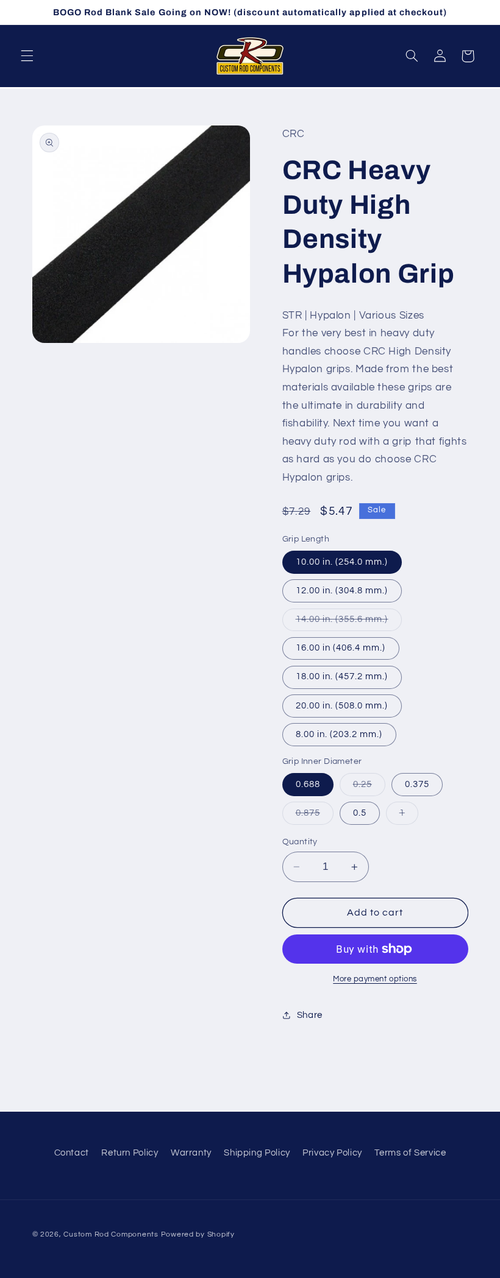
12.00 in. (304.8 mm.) (342, 590)
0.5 (359, 812)
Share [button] (310, 1015)
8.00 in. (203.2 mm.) (339, 734)
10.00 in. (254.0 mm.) (342, 562)
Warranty (191, 1152)
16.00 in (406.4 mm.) (341, 647)
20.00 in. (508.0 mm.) (342, 705)
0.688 (308, 784)
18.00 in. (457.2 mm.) (342, 676)
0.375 (417, 784)
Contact (71, 1152)
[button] (27, 56)
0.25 (369, 787)
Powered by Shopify (198, 1234)
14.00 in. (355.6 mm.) (349, 622)
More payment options (375, 979)
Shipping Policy (257, 1152)
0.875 (315, 816)
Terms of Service (410, 1152)
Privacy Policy (332, 1152)
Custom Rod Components (110, 1234)
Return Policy (129, 1152)
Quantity (300, 842)
